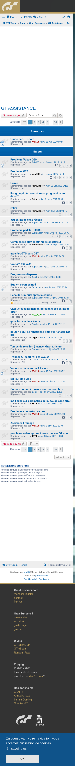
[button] (24, 122)
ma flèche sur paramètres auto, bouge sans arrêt (40, 400)
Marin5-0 (36, 359)
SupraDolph (37, 222)
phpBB (27, 572)
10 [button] (55, 122)
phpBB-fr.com (41, 575)
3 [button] (38, 122)
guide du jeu (21, 625)
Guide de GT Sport (22, 139)
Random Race (22, 652)
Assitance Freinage (22, 423)
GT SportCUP (22, 644)
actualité (19, 621)
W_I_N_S (36, 314)
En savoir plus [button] (16, 748)
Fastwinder (37, 186)
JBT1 (34, 403)
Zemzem (36, 349)
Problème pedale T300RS (26, 230)
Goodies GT (21, 703)
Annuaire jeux (22, 695)
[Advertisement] (37, 64)
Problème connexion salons (27, 411)
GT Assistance (18, 108)
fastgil (34, 392)
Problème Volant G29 (23, 159)
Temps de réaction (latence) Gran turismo (36, 346)
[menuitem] (14, 17)
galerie (18, 629)
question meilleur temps (25, 321)
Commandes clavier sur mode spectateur (35, 241)
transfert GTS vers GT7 (24, 253)
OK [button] (22, 758)
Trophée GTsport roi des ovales (29, 356)
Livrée (14, 183)
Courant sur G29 (20, 263)
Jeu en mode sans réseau (26, 219)
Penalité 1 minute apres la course (31, 294)
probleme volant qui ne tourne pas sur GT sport (40, 433)
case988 (36, 174)
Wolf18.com (36, 676)
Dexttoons (37, 287)
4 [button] (43, 122)
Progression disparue (23, 274)
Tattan (35, 199)
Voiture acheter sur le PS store (29, 368)
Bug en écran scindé (23, 284)
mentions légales (24, 593)
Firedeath (36, 324)
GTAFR (18, 691)
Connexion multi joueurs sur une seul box (36, 389)
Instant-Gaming (23, 699)
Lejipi (34, 337)
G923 (13, 208)
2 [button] (34, 122)
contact (18, 597)
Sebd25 (35, 162)
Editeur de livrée (20, 378)
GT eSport (20, 648)
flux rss (18, 601)
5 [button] (47, 122)
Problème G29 (19, 171)
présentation (21, 617)
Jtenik (34, 277)
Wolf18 (35, 142)
